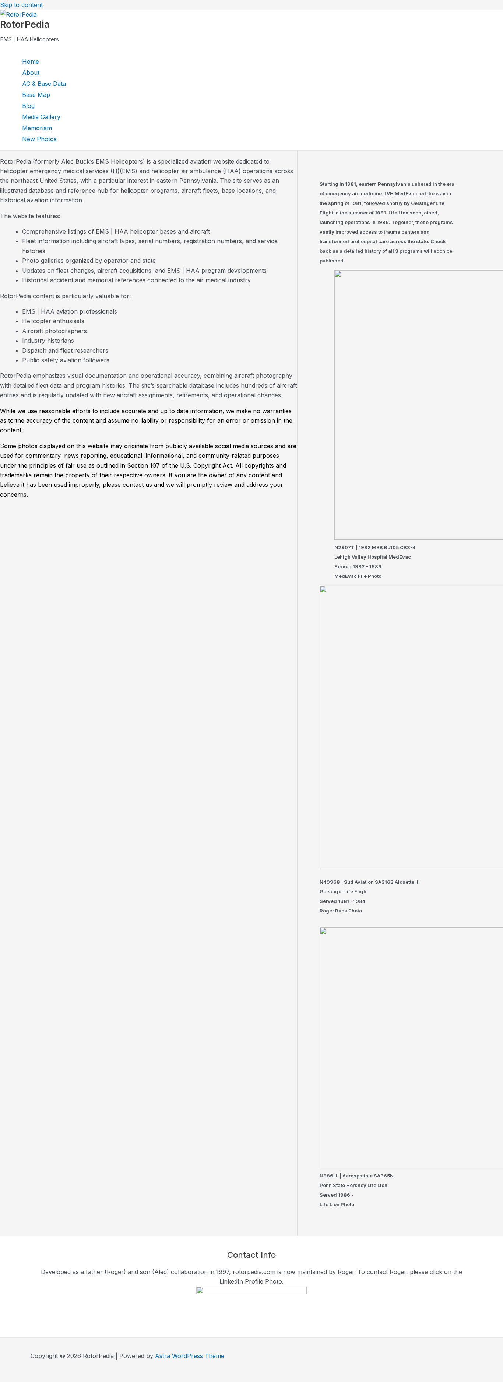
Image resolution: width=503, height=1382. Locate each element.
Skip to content (21, 4)
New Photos (39, 139)
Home (30, 61)
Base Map (36, 94)
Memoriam (37, 128)
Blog (28, 105)
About (30, 72)
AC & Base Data (44, 83)
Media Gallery (41, 117)
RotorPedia (25, 24)
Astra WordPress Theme (189, 1356)
